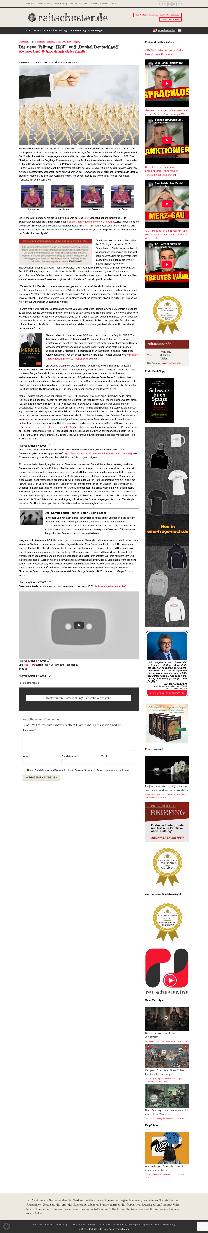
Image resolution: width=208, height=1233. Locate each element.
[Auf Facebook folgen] (160, 4)
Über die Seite (43, 3)
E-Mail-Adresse (70, 756)
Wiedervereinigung (71, 42)
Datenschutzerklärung (164, 1224)
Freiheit (50, 42)
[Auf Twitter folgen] (164, 4)
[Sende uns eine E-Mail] (169, 4)
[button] (180, 30)
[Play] (79, 625)
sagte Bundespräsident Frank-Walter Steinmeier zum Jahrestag (98, 453)
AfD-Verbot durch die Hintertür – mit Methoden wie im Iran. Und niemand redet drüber (166, 234)
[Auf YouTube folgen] (179, 4)
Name (26, 756)
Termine (73, 1224)
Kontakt (104, 3)
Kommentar (29, 730)
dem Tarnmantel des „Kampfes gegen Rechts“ (50, 427)
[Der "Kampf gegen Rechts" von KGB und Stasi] (79, 522)
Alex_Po (28, 664)
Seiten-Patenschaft (78, 3)
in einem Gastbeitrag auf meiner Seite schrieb (91, 221)
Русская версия (132, 1224)
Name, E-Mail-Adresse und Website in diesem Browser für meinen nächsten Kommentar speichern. (78, 770)
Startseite (37, 1224)
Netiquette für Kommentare (110, 1224)
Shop (113, 3)
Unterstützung (60, 3)
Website (105, 756)
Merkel (59, 42)
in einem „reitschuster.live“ (112, 586)
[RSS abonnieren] (174, 4)
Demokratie (24, 42)
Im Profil (30, 3)
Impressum (147, 1224)
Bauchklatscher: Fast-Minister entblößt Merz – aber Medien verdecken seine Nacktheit (162, 170)
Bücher (94, 3)
